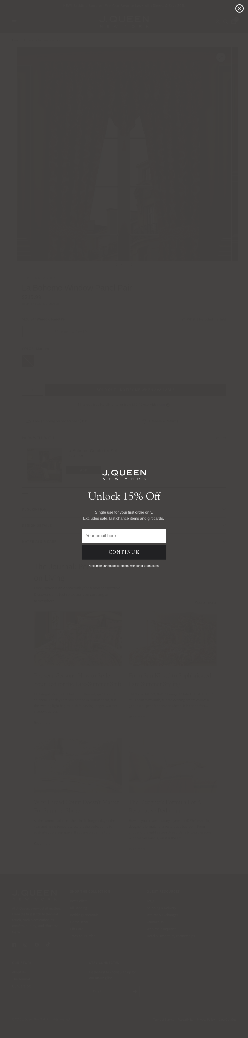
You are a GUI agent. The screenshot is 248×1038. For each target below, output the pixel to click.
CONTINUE (124, 552)
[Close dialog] (239, 8)
